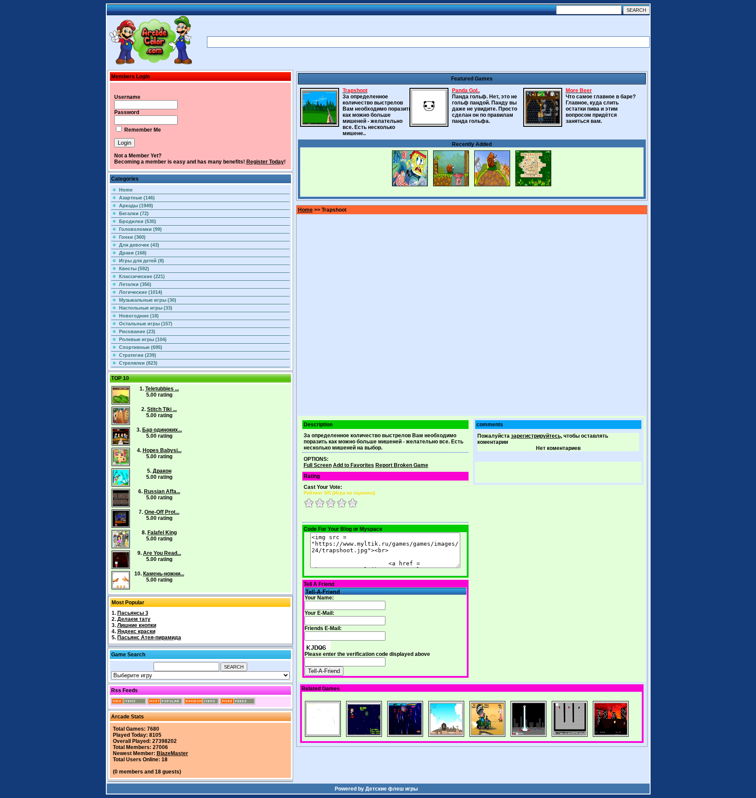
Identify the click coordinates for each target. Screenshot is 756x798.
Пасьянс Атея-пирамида (149, 637)
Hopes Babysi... (162, 450)
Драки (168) (133, 252)
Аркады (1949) (136, 205)
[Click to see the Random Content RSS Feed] (201, 703)
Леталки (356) (135, 284)
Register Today (265, 162)
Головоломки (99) (140, 229)
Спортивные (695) (140, 347)
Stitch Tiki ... (162, 409)
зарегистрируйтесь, (536, 436)
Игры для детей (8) (141, 260)
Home (126, 189)
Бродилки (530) (137, 221)
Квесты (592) (134, 268)
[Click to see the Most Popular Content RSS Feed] (164, 703)
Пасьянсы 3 (132, 613)
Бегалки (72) (134, 213)
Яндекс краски (136, 631)
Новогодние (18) (139, 315)
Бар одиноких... (162, 430)
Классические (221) (142, 276)
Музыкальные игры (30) (147, 300)
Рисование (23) (137, 331)
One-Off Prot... (161, 512)
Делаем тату (133, 619)
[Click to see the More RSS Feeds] (237, 703)
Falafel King (162, 533)
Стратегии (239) (137, 355)
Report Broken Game (401, 465)
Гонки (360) (132, 237)
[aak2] (150, 64)
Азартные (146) (137, 197)
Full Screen (318, 465)
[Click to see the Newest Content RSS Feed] (128, 703)
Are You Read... (162, 553)
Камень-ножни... (163, 574)
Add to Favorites (353, 465)
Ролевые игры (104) (143, 339)
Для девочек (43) (139, 244)
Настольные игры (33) (145, 307)
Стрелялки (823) (138, 363)
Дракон (162, 471)
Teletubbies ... (162, 389)
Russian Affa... (162, 491)
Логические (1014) (140, 292)
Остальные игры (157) (145, 323)
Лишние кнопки (136, 625)
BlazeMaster (172, 753)
